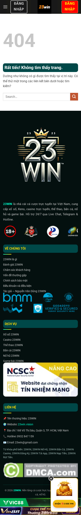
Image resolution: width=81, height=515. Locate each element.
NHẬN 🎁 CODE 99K (64, 504)
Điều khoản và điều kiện (17, 285)
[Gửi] (74, 97)
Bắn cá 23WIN (11, 350)
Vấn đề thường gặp (15, 275)
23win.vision (25, 424)
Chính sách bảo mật (15, 280)
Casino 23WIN (11, 339)
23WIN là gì (10, 259)
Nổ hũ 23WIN (11, 355)
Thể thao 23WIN (13, 345)
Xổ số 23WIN (11, 334)
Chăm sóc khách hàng (16, 269)
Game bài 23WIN (13, 361)
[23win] (44, 7)
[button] (5, 7)
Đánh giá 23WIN (13, 264)
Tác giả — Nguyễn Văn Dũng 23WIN (24, 291)
